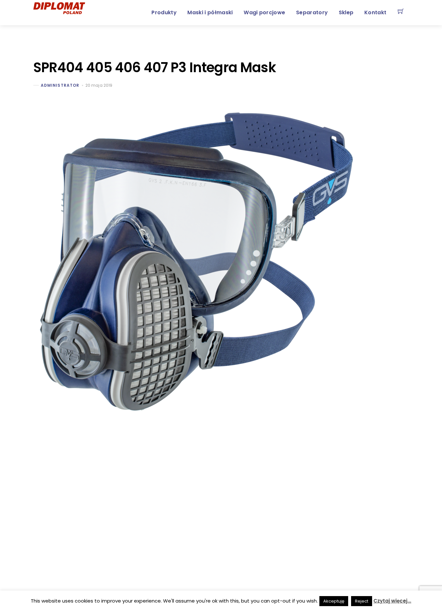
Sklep (346, 12)
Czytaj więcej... (392, 600)
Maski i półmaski (210, 12)
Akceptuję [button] (333, 601)
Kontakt (375, 12)
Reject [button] (361, 601)
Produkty (164, 12)
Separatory (312, 12)
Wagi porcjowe (264, 12)
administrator (60, 85)
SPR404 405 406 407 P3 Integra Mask (154, 67)
